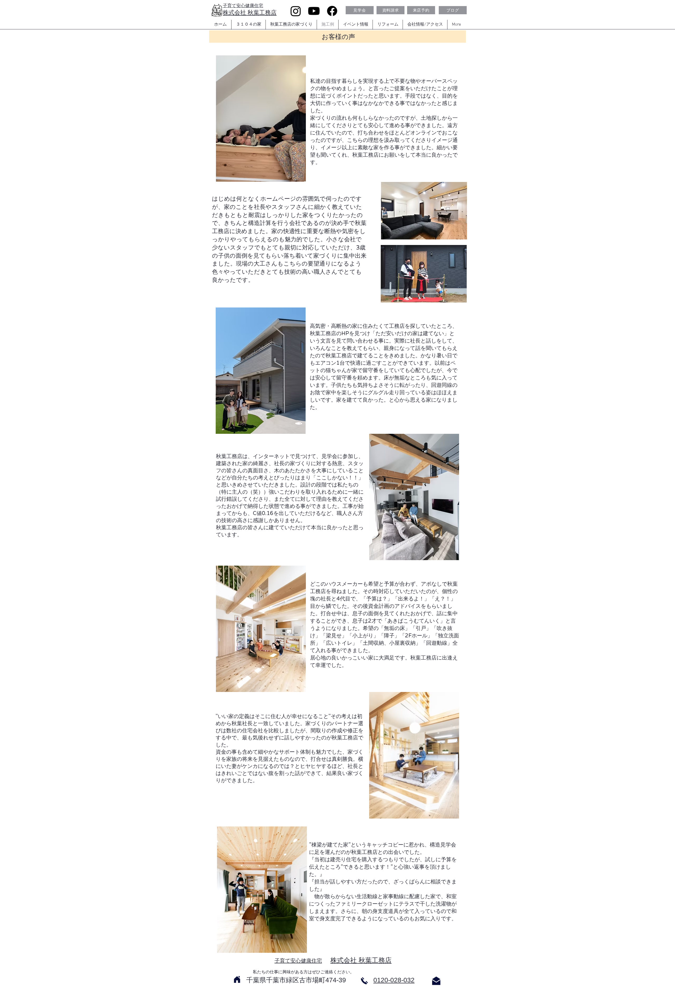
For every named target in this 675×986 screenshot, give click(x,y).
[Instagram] (295, 11)
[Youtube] (314, 11)
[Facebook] (332, 11)
